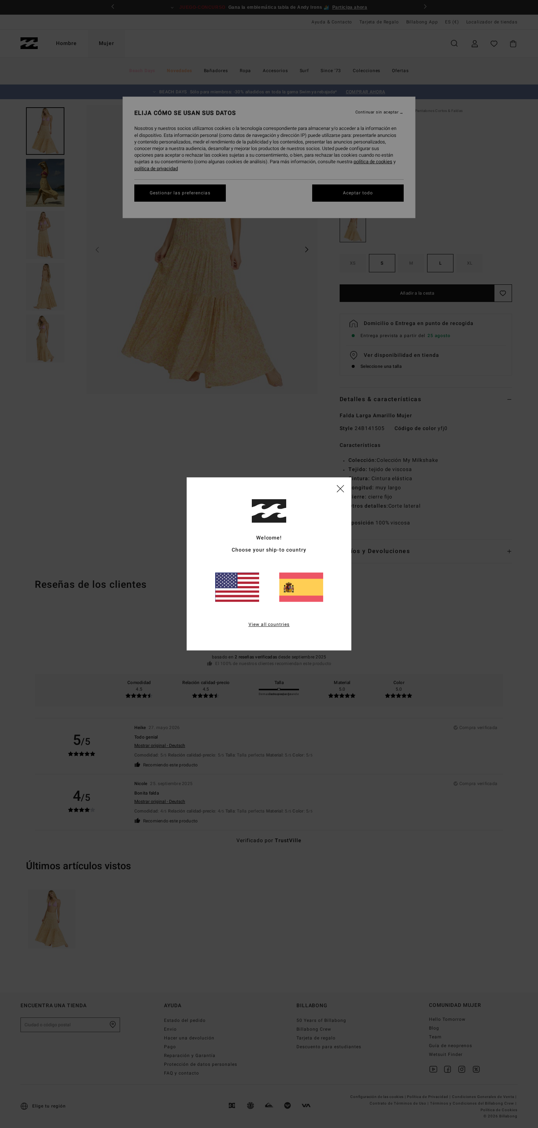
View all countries (269, 624)
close (340, 488)
